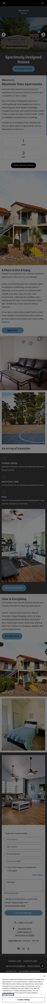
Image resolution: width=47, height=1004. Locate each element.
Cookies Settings (23, 1000)
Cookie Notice (8, 995)
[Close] (44, 976)
